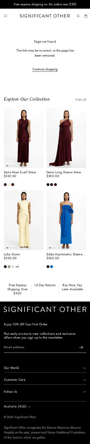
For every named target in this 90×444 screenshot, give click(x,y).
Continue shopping (45, 69)
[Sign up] (81, 347)
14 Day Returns (44, 285)
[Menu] (5, 15)
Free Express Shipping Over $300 (17, 289)
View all (80, 99)
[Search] (78, 16)
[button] (5, 184)
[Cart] (86, 16)
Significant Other (25, 417)
